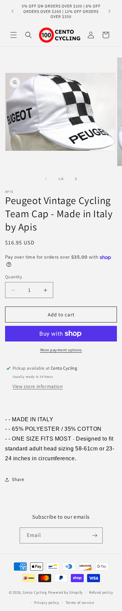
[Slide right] (75, 178)
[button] (13, 34)
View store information (38, 386)
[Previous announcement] (12, 11)
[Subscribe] (94, 535)
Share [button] (18, 479)
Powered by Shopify (65, 592)
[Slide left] (46, 178)
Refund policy (101, 592)
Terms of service (80, 602)
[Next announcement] (109, 11)
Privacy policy (46, 602)
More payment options (61, 349)
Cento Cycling (35, 592)
